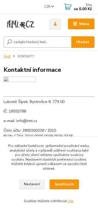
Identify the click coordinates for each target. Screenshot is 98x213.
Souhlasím (64, 184)
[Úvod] (22, 24)
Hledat (82, 42)
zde (71, 201)
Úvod (7, 56)
